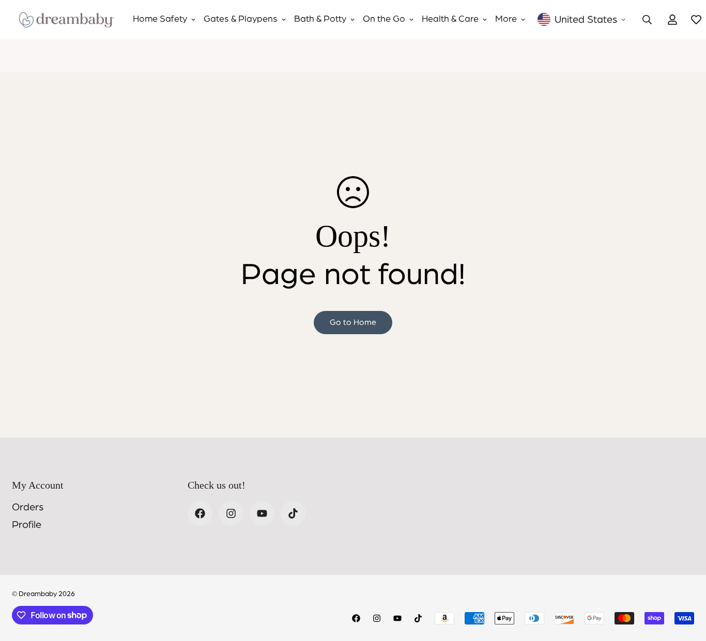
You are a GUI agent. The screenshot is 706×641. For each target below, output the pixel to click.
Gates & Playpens (241, 19)
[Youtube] (262, 513)
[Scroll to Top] (686, 585)
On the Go (384, 19)
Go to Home (353, 322)
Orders (27, 507)
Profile (26, 525)
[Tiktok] (293, 513)
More (506, 19)
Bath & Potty (320, 19)
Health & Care (450, 19)
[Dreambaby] (66, 19)
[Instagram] (231, 513)
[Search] (647, 19)
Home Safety (160, 19)
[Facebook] (200, 513)
